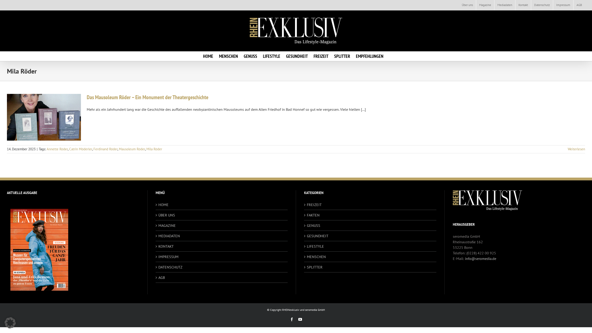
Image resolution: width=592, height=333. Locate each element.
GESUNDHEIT (317, 236)
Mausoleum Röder (132, 149)
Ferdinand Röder (105, 149)
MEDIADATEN (169, 236)
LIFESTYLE (315, 246)
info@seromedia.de (480, 258)
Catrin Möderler (80, 149)
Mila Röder (154, 149)
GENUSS (313, 225)
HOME (163, 204)
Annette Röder (57, 149)
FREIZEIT (314, 204)
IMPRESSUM (168, 256)
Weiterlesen (576, 149)
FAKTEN (313, 215)
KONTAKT (166, 246)
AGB (161, 277)
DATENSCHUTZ (170, 267)
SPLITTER (315, 267)
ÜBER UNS (166, 215)
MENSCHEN (316, 256)
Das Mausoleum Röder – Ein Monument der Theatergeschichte (147, 97)
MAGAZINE (167, 225)
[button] (10, 323)
